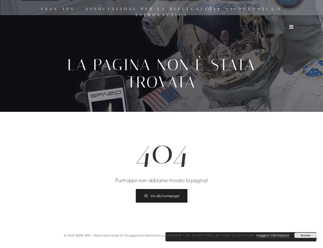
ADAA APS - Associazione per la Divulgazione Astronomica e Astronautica (161, 12)
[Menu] (291, 27)
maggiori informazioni (272, 235)
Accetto (305, 235)
